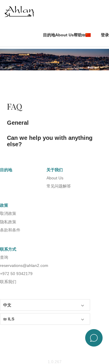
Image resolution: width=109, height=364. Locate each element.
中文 (7, 305)
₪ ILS (8, 319)
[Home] (22, 12)
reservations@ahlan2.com (24, 265)
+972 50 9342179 (16, 273)
